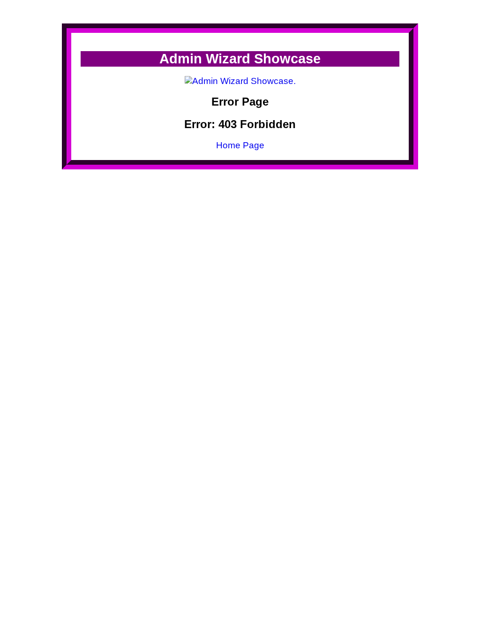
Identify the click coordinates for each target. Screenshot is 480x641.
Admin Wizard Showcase (240, 58)
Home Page (240, 145)
